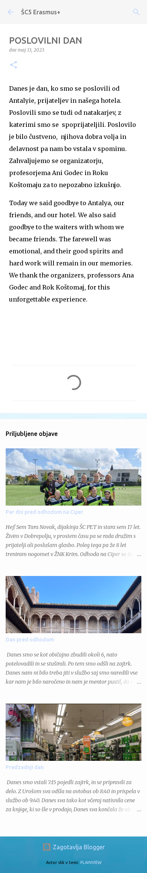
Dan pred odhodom (30, 640)
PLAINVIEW (90, 862)
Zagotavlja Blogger (78, 847)
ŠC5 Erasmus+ (40, 12)
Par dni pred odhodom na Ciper (44, 512)
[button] (13, 65)
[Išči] (136, 12)
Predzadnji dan (25, 767)
